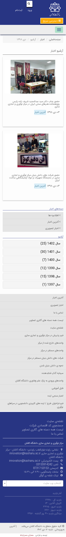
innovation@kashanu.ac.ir (24, 461)
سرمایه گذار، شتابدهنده (52, 373)
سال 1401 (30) (50, 251)
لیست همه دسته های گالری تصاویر (46, 320)
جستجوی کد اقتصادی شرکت (46, 425)
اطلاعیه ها (53, 215)
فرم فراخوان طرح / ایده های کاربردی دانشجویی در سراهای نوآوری (35, 405)
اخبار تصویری (52, 228)
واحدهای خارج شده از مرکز (50, 343)
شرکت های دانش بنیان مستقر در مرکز (45, 358)
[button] (51, 21)
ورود (29, 10)
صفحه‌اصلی (54, 39)
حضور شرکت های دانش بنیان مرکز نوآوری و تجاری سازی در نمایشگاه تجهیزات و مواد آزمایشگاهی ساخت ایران (34, 178)
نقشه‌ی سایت (56, 328)
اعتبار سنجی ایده (55, 396)
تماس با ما (58, 313)
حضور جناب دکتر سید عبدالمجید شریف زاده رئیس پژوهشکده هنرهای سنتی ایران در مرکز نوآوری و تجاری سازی (34, 104)
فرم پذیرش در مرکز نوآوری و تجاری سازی (44, 335)
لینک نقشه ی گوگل (48, 475)
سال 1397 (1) (51, 284)
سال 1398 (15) (50, 276)
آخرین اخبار (40, 112)
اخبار (42, 39)
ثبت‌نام (18, 10)
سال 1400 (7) (51, 260)
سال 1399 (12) (50, 268)
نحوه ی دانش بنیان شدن (51, 366)
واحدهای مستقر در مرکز (52, 351)
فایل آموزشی (57, 388)
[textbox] (34, 483)
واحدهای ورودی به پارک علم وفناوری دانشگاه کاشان (39, 381)
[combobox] (33, 483)
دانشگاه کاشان (56, 457)
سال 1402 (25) (50, 243)
